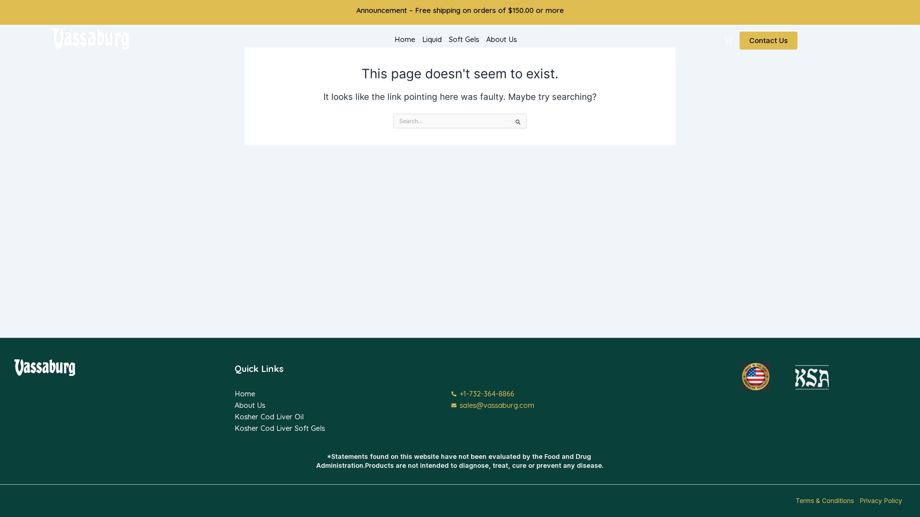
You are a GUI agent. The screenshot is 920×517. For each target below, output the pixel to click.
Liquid (432, 39)
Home (405, 39)
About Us (501, 39)
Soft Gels (464, 39)
